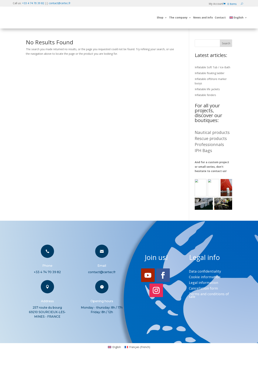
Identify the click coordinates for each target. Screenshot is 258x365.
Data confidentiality (205, 272)
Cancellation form (203, 288)
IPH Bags (203, 150)
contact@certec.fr (59, 3)
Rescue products (211, 138)
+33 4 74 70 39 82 (33, 3)
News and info (203, 17)
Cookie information (204, 277)
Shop (160, 17)
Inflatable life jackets (207, 89)
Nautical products (212, 132)
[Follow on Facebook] (163, 275)
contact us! (218, 171)
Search (226, 43)
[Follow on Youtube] (148, 275)
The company (178, 17)
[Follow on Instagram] (156, 290)
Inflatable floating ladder (209, 73)
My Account (216, 3)
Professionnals (209, 144)
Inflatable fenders (205, 95)
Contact (220, 17)
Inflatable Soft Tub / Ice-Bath (212, 67)
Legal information (203, 283)
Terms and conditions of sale (209, 296)
